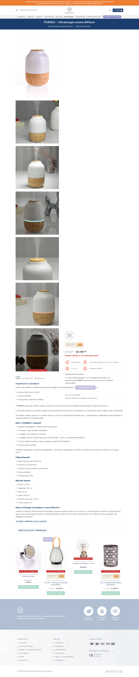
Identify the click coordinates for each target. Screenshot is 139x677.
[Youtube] (117, 671)
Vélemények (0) (39, 378)
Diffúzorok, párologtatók (60, 26)
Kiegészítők (80, 17)
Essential (21, 17)
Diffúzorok (68, 17)
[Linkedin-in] (120, 671)
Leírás (18, 378)
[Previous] (15, 566)
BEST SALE (59, 17)
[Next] (123, 566)
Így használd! (27, 378)
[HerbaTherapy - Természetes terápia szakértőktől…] (69, 10)
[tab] (18, 379)
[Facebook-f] (107, 671)
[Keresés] (110, 10)
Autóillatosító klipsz (28, 576)
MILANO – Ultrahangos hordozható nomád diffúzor (55, 584)
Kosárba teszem (85, 388)
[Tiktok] (114, 671)
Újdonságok (49, 17)
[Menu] (17, 10)
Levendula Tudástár (112, 17)
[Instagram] (110, 671)
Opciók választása (28, 587)
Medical (31, 17)
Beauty (39, 17)
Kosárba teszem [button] (56, 593)
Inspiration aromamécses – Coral (83, 563)
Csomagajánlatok (93, 17)
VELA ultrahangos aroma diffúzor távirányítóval (111, 584)
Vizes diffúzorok (83, 26)
